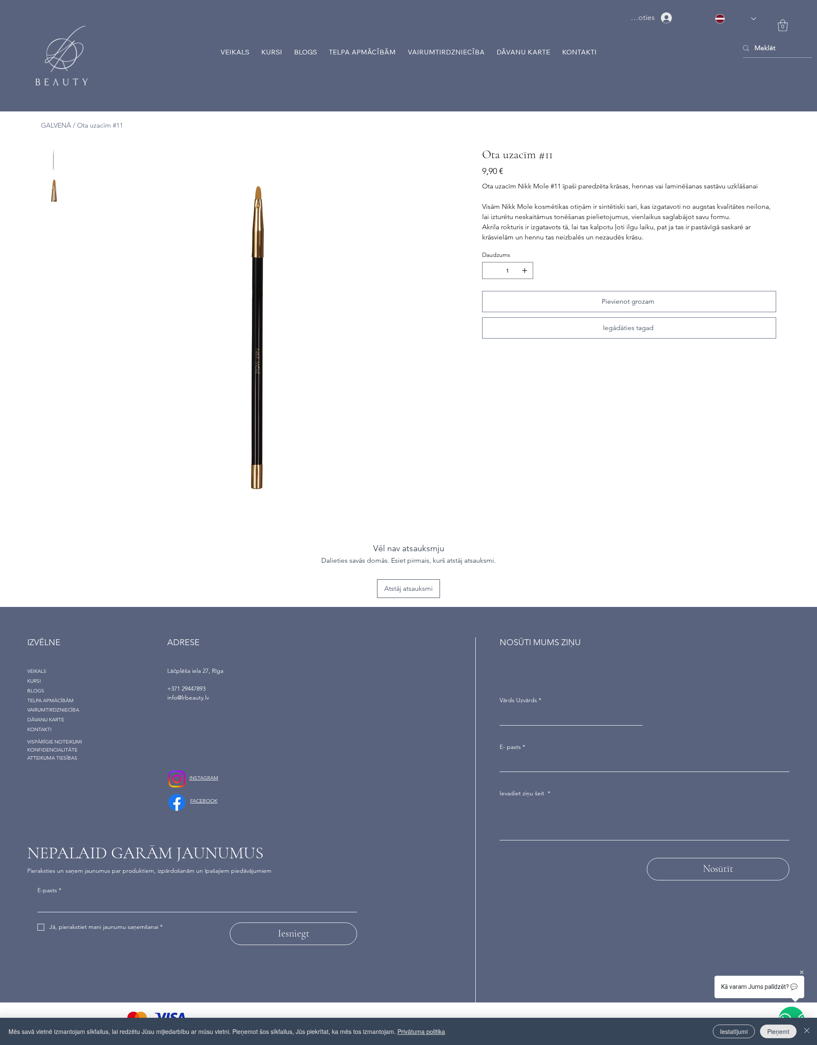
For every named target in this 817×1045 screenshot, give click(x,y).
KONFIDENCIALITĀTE (52, 749)
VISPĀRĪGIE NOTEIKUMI (54, 741)
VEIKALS (36, 671)
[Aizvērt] (807, 1031)
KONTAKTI (39, 729)
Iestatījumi (734, 1031)
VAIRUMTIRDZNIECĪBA (53, 709)
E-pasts (49, 890)
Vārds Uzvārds (520, 700)
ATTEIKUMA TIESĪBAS (52, 758)
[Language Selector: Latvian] (735, 18)
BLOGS (35, 690)
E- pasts (512, 747)
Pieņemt (778, 1031)
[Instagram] (177, 779)
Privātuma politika (421, 1031)
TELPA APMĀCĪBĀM (50, 700)
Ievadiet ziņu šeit (525, 793)
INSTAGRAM (203, 777)
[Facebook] (177, 802)
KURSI (34, 681)
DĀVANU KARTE (45, 719)
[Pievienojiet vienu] (524, 270)
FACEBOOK (203, 800)
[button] (783, 25)
